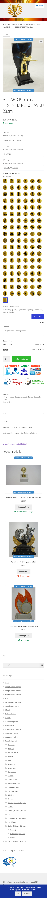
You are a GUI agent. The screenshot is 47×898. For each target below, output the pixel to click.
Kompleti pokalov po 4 (13, 691)
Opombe (6, 327)
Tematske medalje (11, 737)
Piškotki (27, 894)
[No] (44, 891)
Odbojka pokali (13, 787)
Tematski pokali (17, 24)
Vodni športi (12, 822)
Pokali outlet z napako (13, 729)
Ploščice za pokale (11, 722)
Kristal (7, 698)
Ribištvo (11, 795)
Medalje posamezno (12, 706)
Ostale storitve (10, 714)
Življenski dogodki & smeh (17, 826)
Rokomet (11, 799)
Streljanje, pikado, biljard (32, 24)
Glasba (10, 756)
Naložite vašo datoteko (11, 306)
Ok (18, 894)
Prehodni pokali (13, 791)
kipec (10, 402)
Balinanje (11, 745)
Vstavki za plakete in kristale (15, 841)
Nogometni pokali (14, 783)
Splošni (10, 807)
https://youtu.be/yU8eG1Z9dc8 (15, 444)
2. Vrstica (6, 146)
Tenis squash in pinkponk (17, 818)
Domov (7, 24)
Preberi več (23, 571)
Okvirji (7, 710)
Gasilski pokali (13, 752)
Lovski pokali (12, 780)
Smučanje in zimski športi (17, 803)
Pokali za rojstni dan (17, 834)
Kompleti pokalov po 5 (13, 694)
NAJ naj (13, 830)
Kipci (12, 397)
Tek (9, 814)
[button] (41, 41)
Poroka (12, 838)
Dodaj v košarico (21, 359)
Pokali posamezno (11, 733)
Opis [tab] (4, 413)
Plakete (7, 718)
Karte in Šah (12, 764)
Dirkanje (11, 749)
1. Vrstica (6, 132)
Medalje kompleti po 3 (13, 702)
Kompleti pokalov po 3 (13, 687)
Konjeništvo (12, 772)
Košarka (10, 776)
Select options (23, 507)
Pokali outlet (9, 725)
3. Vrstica (6, 160)
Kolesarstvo (12, 768)
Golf (9, 760)
